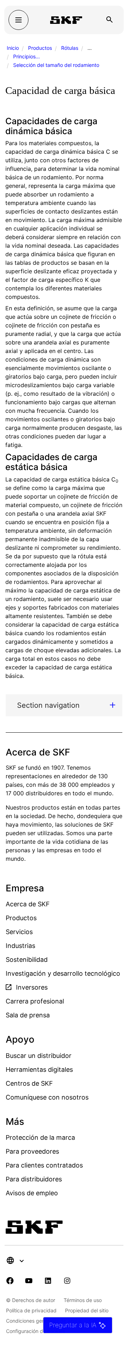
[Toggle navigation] (18, 20)
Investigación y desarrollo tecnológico (63, 973)
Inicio (13, 48)
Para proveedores (32, 1151)
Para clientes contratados (44, 1165)
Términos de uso (83, 1300)
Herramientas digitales (39, 1069)
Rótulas (69, 48)
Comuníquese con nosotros (47, 1097)
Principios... (26, 56)
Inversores (31, 987)
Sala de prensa (28, 1015)
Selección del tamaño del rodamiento (56, 65)
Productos (40, 48)
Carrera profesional (35, 1001)
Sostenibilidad (27, 959)
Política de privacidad (31, 1310)
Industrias (20, 945)
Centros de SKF (29, 1083)
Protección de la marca (40, 1137)
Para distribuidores (34, 1179)
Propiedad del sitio (86, 1310)
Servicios (19, 932)
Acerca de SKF (28, 904)
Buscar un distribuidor (38, 1055)
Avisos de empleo (32, 1193)
